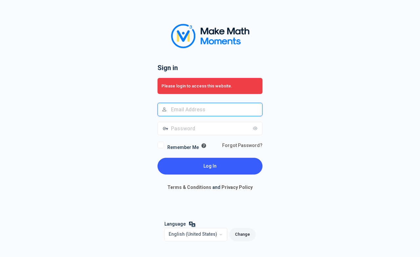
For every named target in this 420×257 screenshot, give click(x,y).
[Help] (204, 146)
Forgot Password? (242, 145)
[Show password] (255, 128)
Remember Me (183, 147)
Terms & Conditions (189, 187)
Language (175, 224)
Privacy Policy (237, 187)
